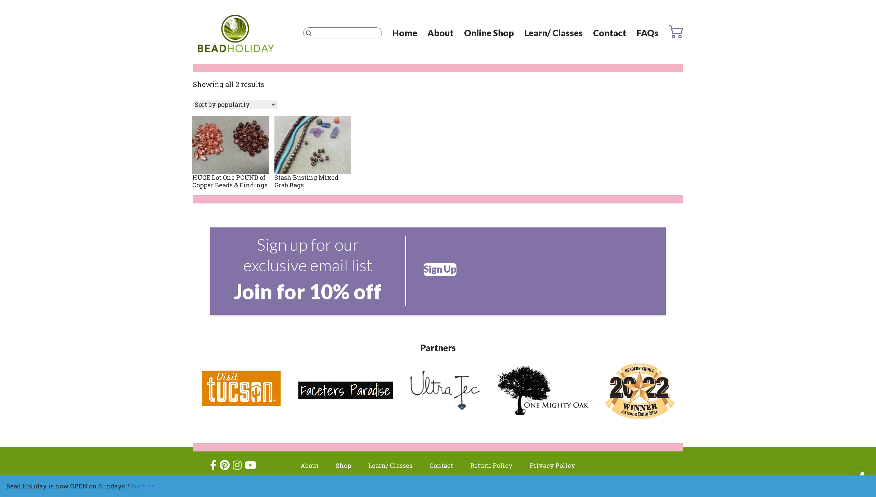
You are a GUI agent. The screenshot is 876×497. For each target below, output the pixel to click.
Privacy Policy (552, 465)
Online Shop (489, 32)
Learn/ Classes (553, 32)
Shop (343, 465)
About (440, 32)
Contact (609, 32)
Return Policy (491, 465)
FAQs (647, 32)
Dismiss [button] (142, 486)
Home (404, 32)
